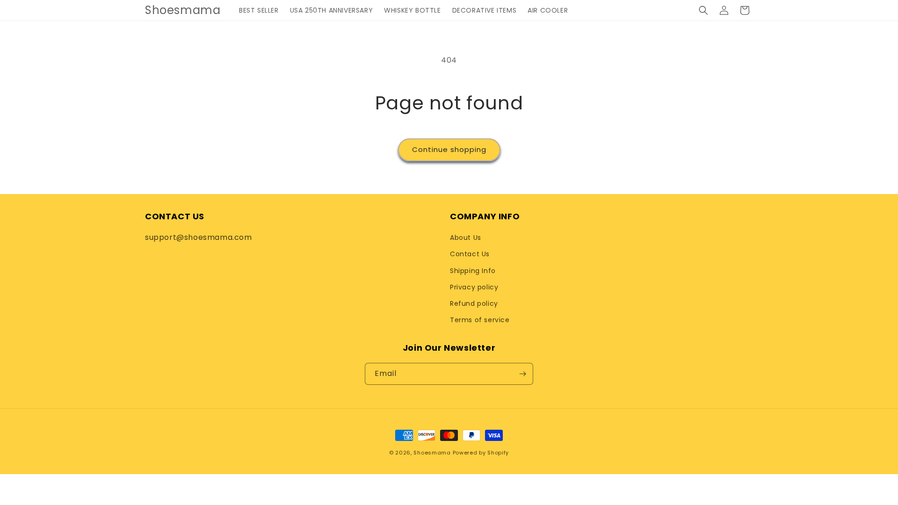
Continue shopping (449, 149)
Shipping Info (473, 270)
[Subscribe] (522, 374)
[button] (703, 10)
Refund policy (474, 303)
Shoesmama (431, 452)
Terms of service (480, 320)
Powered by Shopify (481, 452)
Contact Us (470, 254)
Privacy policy (474, 287)
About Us (465, 237)
